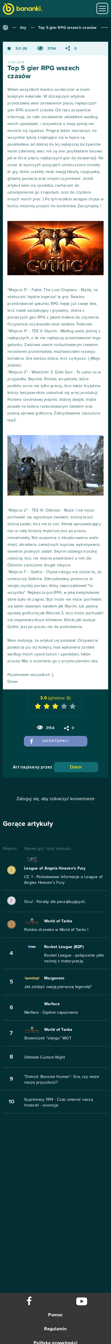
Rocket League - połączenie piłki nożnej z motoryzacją (74, 958)
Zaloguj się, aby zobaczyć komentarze (56, 798)
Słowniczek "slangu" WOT (47, 1038)
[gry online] (22, 9)
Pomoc (55, 1315)
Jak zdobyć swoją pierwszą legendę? (58, 987)
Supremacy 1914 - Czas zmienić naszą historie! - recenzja (58, 1102)
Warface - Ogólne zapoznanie (51, 1013)
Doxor (76, 767)
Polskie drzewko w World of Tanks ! (56, 930)
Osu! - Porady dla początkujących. (55, 902)
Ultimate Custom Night (44, 1057)
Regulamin (55, 1329)
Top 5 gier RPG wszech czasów (67, 28)
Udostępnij (55, 741)
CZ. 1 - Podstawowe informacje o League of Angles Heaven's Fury (63, 880)
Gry (23, 28)
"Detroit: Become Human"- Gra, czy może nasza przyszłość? (61, 1080)
